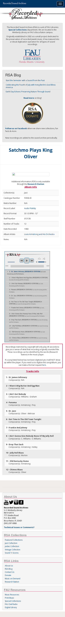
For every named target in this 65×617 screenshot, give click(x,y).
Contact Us (9, 572)
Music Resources (12, 594)
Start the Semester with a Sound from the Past (25, 80)
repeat (39, 258)
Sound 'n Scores (11, 553)
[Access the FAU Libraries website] (32, 55)
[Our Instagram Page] (16, 502)
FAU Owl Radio (11, 604)
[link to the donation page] (32, 113)
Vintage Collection (12, 549)
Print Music (9, 598)
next (32, 260)
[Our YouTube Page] (6, 502)
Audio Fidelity (30, 208)
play (27, 261)
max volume (45, 262)
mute (37, 262)
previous (22, 260)
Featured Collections (14, 540)
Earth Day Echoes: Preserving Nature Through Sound (28, 91)
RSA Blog (8, 569)
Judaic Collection (12, 546)
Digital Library (11, 607)
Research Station (36, 184)
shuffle (44, 258)
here (44, 365)
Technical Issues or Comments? (19, 527)
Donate (8, 575)
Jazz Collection (11, 543)
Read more (29, 98)
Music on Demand (12, 578)
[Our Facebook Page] (21, 502)
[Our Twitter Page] (11, 502)
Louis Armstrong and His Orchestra (39, 234)
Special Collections (13, 601)
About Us (9, 565)
